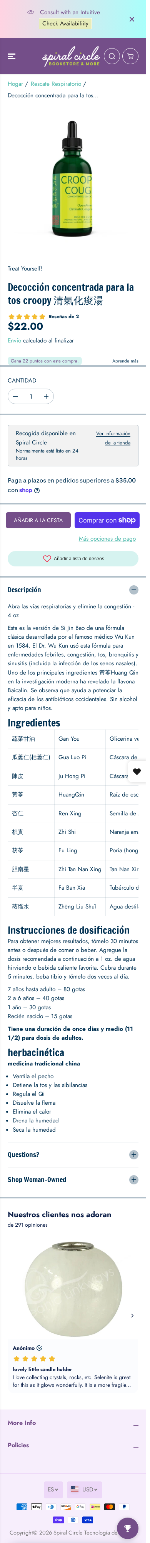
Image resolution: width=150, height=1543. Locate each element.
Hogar (15, 84)
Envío (14, 340)
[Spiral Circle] (71, 56)
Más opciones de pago (107, 538)
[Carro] (130, 56)
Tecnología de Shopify (110, 1532)
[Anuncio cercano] (131, 19)
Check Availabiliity (65, 23)
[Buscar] (112, 56)
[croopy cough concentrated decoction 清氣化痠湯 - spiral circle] (73, 180)
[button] (12, 56)
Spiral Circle (68, 1532)
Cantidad (22, 380)
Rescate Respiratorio (56, 84)
